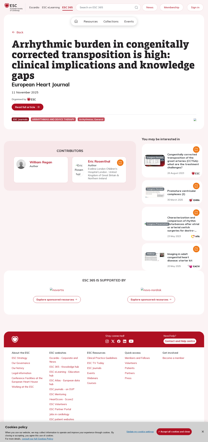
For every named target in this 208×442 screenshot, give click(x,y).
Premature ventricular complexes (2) (181, 192)
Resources (91, 21)
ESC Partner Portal (60, 409)
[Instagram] (107, 341)
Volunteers (131, 363)
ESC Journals (94, 368)
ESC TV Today (95, 363)
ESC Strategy (19, 358)
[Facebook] (118, 341)
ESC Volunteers (58, 404)
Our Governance (21, 363)
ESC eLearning (51, 7)
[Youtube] (131, 341)
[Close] (202, 431)
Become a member (173, 358)
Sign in (195, 7)
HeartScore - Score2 (61, 399)
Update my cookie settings (140, 431)
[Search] (136, 8)
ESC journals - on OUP (61, 389)
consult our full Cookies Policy (37, 438)
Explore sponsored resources (56, 299)
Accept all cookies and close (175, 431)
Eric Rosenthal (99, 161)
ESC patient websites (61, 419)
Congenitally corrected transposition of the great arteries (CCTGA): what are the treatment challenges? (183, 161)
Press (128, 378)
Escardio (34, 7)
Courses (91, 383)
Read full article (25, 107)
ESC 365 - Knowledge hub (64, 366)
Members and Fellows (137, 358)
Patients (130, 368)
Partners (130, 373)
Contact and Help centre (180, 341)
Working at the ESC (23, 386)
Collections (111, 21)
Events (129, 21)
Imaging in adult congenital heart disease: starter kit (179, 257)
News (149, 7)
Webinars (92, 378)
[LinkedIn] (124, 341)
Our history (18, 368)
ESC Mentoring (57, 394)
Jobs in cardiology (59, 414)
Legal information (21, 373)
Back (20, 32)
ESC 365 (67, 7)
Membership (171, 7)
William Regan (41, 162)
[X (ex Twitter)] (113, 341)
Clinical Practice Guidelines (102, 358)
